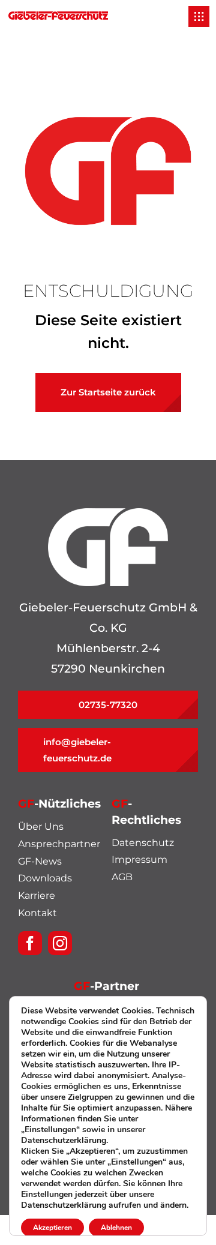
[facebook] (30, 943)
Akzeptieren (52, 1227)
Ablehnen (116, 1227)
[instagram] (60, 943)
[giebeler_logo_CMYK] (58, 17)
